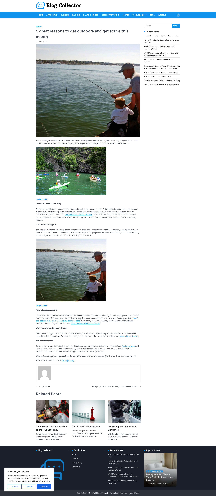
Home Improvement (110, 15)
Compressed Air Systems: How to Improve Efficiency (52, 428)
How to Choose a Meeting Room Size (157, 77)
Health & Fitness (90, 15)
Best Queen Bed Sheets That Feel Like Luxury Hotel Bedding (160, 477)
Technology (138, 15)
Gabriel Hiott (152, 483)
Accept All (44, 487)
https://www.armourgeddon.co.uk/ (85, 323)
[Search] (178, 15)
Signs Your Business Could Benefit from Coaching (162, 81)
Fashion (76, 15)
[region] (29, 479)
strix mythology (68, 360)
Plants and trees (128, 346)
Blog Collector (82, 493)
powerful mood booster (129, 336)
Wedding (162, 15)
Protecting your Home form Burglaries (122, 428)
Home (40, 15)
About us (75, 458)
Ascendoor (114, 493)
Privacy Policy (77, 463)
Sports (126, 15)
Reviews (39, 27)
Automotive (51, 15)
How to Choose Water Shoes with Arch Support (161, 72)
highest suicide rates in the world (78, 214)
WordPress (134, 493)
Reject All (29, 487)
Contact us (76, 467)
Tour (152, 15)
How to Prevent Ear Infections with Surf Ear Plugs (162, 36)
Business (65, 15)
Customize (14, 487)
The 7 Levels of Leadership (86, 426)
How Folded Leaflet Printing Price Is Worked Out (161, 85)
